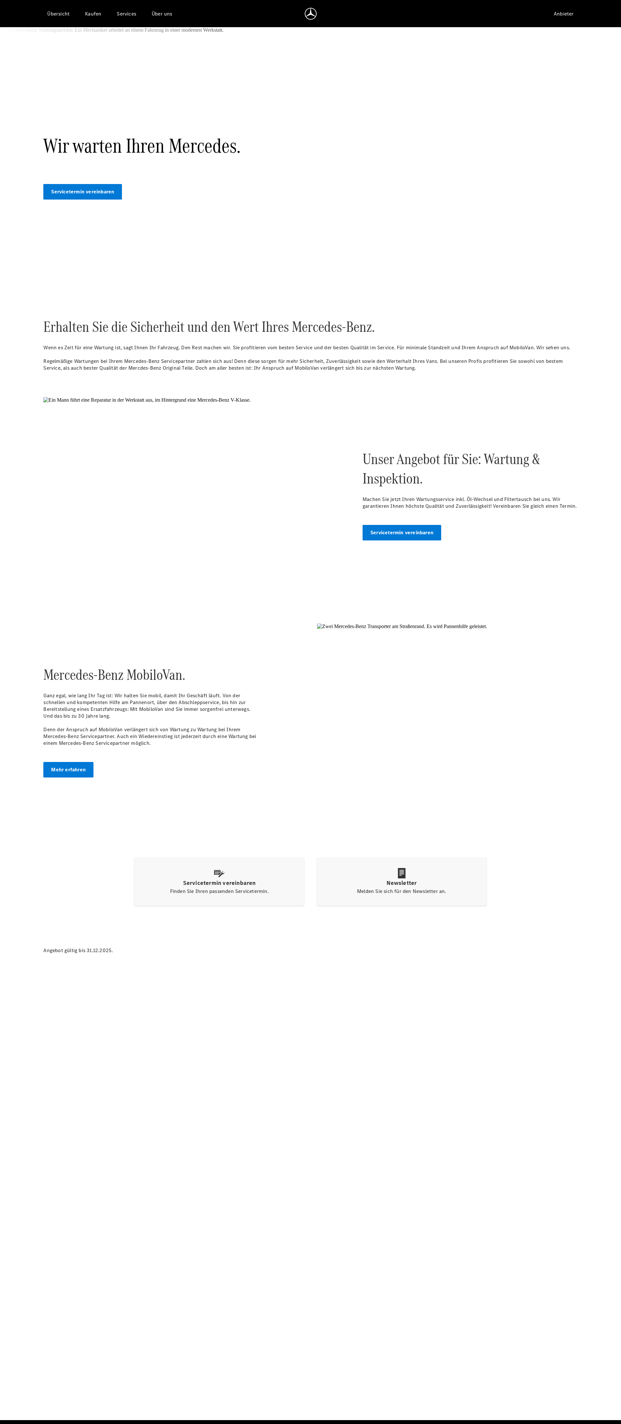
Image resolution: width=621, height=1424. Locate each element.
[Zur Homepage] (310, 13)
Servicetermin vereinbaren (82, 191)
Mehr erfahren (68, 769)
